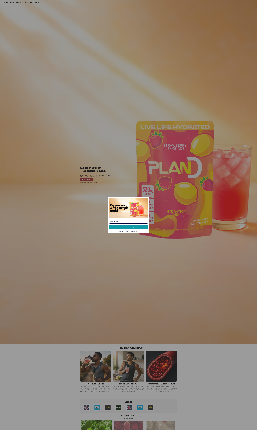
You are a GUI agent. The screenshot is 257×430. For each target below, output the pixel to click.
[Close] (147, 198)
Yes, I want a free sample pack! (128, 227)
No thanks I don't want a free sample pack (128, 231)
